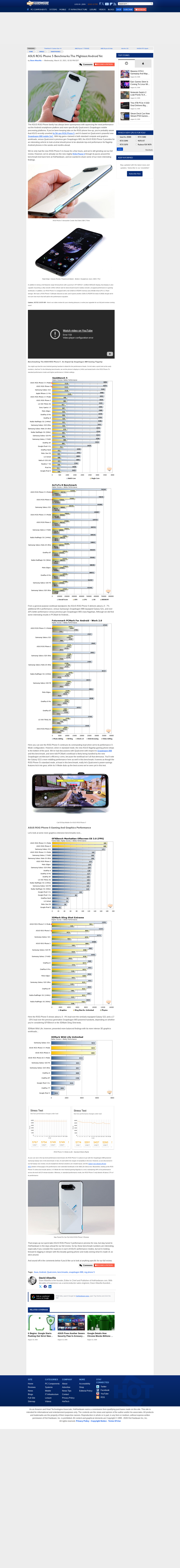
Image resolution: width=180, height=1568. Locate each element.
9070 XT (141, 141)
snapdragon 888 (76, 1272)
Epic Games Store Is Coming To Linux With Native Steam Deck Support (140, 83)
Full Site (31, 1398)
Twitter (103, 1387)
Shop (118, 9)
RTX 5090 (123, 141)
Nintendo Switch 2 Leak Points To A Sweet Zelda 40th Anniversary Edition (138, 93)
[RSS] (115, 4)
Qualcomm (51, 1272)
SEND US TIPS (93, 4)
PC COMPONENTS (39, 9)
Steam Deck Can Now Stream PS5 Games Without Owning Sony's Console (140, 115)
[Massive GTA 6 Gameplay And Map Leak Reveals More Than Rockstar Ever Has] (125, 74)
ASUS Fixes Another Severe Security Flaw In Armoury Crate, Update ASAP (71, 1334)
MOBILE (62, 9)
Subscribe (128, 9)
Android (42, 1272)
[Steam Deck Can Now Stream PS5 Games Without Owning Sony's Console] (125, 116)
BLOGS (111, 9)
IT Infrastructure (52, 1394)
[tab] (126, 63)
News (30, 1391)
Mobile (41, 51)
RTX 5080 (141, 137)
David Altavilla (47, 1278)
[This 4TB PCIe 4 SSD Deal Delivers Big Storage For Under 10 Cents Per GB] (125, 106)
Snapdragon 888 (104, 751)
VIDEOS (102, 9)
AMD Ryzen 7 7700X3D (82, 48)
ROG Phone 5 (79, 154)
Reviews (32, 1387)
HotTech (65, 1401)
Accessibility (84, 1384)
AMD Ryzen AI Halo (107, 48)
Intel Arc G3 (124, 48)
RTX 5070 (123, 144)
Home (30, 1384)
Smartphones (55, 51)
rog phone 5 (89, 1272)
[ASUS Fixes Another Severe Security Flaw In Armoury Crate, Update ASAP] (71, 1322)
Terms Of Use (114, 1421)
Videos (48, 1401)
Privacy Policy (68, 1398)
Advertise (66, 1387)
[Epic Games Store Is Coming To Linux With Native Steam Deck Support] (125, 84)
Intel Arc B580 (125, 137)
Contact (65, 1394)
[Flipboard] (111, 4)
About (64, 1384)
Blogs (30, 1394)
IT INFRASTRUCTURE (78, 9)
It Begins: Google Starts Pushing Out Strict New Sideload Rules (39, 1334)
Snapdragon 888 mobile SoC (40, 136)
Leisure (48, 1398)
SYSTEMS (53, 9)
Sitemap (31, 1401)
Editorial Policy (85, 1391)
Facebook (105, 1390)
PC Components (52, 1384)
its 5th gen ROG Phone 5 (63, 133)
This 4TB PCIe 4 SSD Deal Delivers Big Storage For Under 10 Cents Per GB (140, 104)
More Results (149, 150)
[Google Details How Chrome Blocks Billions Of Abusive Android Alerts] (101, 1322)
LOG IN (77, 4)
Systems (49, 1387)
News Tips (66, 1391)
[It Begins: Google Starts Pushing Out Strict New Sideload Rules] (41, 1322)
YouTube (104, 1394)
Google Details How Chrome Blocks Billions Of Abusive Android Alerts (100, 1334)
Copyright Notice (99, 1421)
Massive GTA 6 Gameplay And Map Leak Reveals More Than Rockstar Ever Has (139, 72)
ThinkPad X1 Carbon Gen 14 (52, 48)
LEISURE (93, 9)
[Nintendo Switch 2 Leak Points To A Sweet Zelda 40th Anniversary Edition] (125, 95)
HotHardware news (82, 1296)
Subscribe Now (135, 174)
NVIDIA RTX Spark (142, 48)
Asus (36, 1272)
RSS (103, 1397)
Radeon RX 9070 (144, 144)
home (31, 51)
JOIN (83, 4)
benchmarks (62, 1272)
